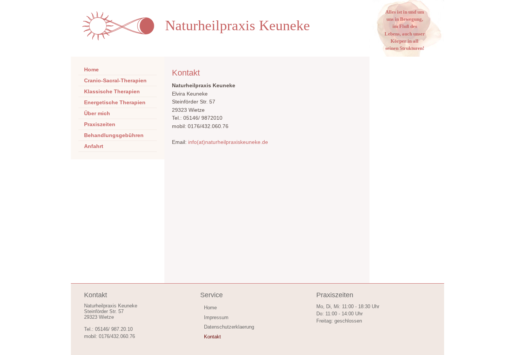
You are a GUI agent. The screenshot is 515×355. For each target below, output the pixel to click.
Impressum (216, 317)
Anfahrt (93, 146)
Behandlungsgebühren (114, 135)
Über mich (97, 113)
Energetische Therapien (115, 102)
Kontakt (212, 337)
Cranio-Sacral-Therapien (115, 80)
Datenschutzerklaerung (229, 327)
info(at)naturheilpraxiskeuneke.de (228, 142)
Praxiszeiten (99, 124)
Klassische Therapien (112, 91)
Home (91, 69)
